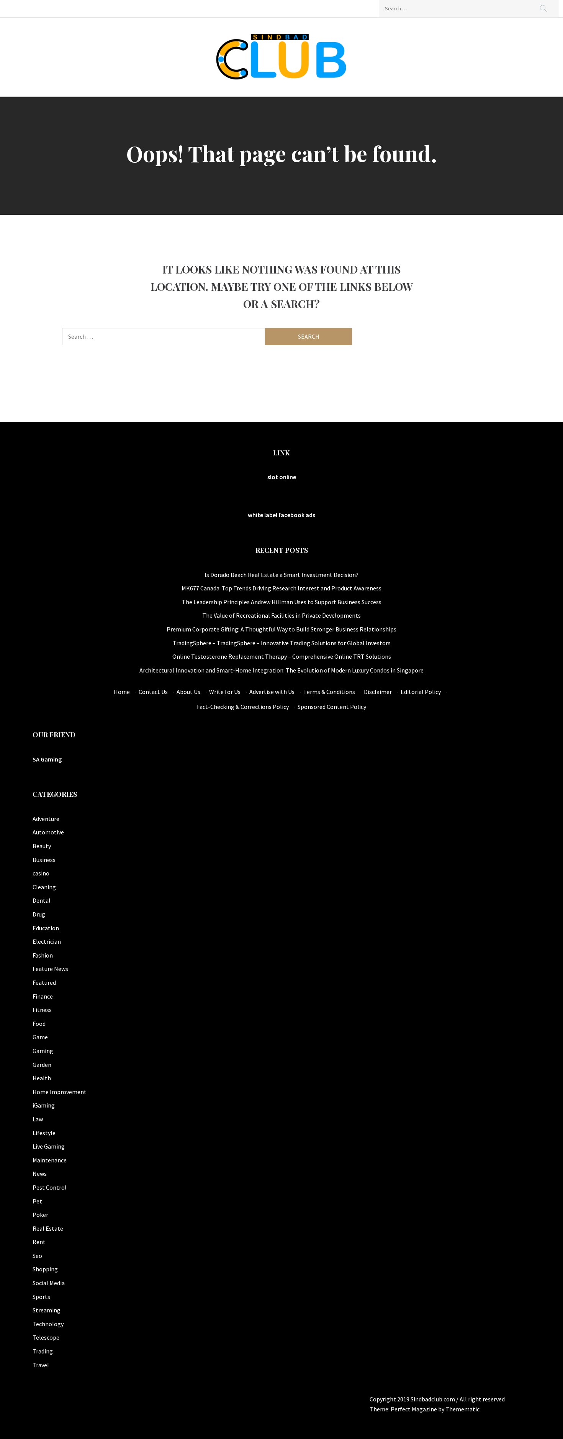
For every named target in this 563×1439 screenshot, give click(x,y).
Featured (44, 982)
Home (122, 692)
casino (41, 873)
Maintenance (50, 1160)
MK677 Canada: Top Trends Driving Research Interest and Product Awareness (281, 588)
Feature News (50, 969)
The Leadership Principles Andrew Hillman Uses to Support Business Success (281, 602)
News (40, 1173)
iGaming (44, 1105)
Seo (37, 1255)
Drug (39, 914)
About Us (188, 692)
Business (44, 860)
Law (38, 1119)
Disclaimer (378, 692)
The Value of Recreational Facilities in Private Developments (281, 615)
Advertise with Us (272, 692)
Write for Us (225, 692)
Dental (42, 900)
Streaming (47, 1310)
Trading (43, 1351)
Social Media (49, 1283)
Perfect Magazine (414, 1409)
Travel (41, 1365)
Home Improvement (60, 1092)
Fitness (42, 1010)
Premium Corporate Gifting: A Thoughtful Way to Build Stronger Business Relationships (281, 629)
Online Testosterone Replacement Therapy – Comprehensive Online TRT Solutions (281, 656)
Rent (39, 1242)
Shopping (45, 1269)
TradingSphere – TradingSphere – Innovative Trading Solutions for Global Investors (282, 643)
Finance (43, 996)
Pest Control (50, 1187)
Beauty (42, 846)
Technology (48, 1324)
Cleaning (44, 887)
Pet (37, 1201)
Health (42, 1078)
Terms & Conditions (329, 692)
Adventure (46, 819)
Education (46, 928)
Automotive (48, 832)
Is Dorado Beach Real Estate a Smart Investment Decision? (281, 575)
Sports (41, 1297)
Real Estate (48, 1228)
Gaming (43, 1051)
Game (40, 1037)
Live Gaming (49, 1146)
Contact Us (153, 692)
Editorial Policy (421, 692)
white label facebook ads (281, 515)
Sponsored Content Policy (332, 706)
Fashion (43, 955)
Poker (40, 1214)
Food (39, 1023)
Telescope (46, 1337)
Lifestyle (44, 1133)
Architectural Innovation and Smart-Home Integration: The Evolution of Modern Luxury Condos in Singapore (281, 670)
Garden (42, 1064)
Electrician (47, 941)
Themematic (462, 1409)
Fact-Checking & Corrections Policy (243, 706)
